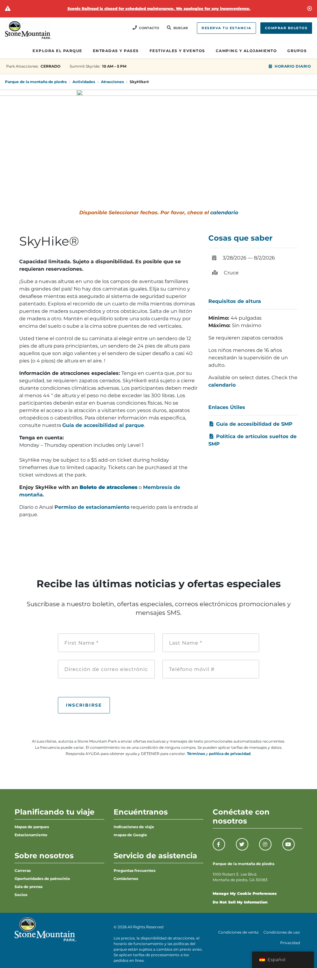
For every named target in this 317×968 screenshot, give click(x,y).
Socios (21, 894)
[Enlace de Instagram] (265, 844)
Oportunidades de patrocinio (42, 878)
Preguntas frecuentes (134, 870)
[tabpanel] (158, 134)
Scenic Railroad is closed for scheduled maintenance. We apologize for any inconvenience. (158, 8)
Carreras (23, 870)
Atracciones (112, 81)
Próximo (309, 134)
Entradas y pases (116, 50)
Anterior (8, 134)
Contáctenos (126, 878)
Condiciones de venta (238, 932)
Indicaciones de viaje (134, 826)
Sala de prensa (28, 886)
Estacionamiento (31, 835)
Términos (196, 753)
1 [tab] (146, 173)
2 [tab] (157, 173)
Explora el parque (57, 50)
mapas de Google (130, 835)
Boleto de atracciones (108, 487)
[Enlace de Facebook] (219, 844)
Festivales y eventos (177, 50)
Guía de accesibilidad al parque (103, 425)
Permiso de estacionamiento (91, 507)
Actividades (83, 81)
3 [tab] (168, 173)
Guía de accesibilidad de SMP (254, 424)
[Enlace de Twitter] (242, 844)
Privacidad (290, 942)
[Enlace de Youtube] (288, 844)
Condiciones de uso (281, 932)
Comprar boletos (286, 28)
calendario (224, 212)
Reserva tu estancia (226, 28)
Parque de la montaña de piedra (36, 81)
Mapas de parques (32, 826)
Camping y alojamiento (246, 50)
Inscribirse (84, 705)
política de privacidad (229, 753)
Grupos (297, 50)
